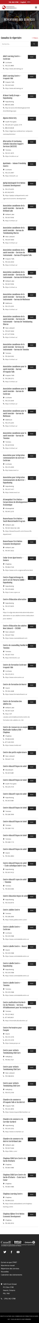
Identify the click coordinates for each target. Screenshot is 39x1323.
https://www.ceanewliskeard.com (16, 638)
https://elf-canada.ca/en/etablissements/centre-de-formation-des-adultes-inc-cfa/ (16, 717)
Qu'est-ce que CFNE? (9, 1262)
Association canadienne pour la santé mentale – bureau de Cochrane (14, 391)
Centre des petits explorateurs (15, 752)
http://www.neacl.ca (11, 470)
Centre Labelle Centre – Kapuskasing (12, 964)
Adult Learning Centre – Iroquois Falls (12, 77)
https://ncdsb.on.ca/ (11, 156)
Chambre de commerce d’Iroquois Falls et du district (14, 1100)
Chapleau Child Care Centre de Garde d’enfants (14, 1159)
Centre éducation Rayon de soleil (15, 896)
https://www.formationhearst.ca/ (16, 694)
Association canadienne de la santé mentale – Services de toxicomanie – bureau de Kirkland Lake (17, 274)
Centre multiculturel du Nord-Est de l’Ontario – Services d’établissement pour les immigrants (17, 1005)
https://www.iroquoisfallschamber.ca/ (17, 1112)
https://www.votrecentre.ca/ (14, 677)
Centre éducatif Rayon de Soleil (15, 780)
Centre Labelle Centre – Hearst (15, 946)
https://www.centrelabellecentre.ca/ (17, 939)
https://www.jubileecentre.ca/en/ (16, 920)
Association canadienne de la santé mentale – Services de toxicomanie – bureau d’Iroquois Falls (17, 252)
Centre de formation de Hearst (15, 684)
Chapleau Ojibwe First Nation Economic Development (13, 1215)
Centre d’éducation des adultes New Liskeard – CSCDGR (15, 627)
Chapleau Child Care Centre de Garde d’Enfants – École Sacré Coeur (14, 1177)
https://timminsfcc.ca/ (12, 658)
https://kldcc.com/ (11, 1151)
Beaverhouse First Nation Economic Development (12, 542)
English (23, 2)
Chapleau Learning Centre (12, 1194)
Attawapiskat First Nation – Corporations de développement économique (15, 502)
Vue (32, 57)
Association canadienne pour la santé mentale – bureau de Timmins (14, 435)
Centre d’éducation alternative (14, 599)
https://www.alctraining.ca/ (14, 69)
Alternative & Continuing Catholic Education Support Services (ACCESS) (13, 144)
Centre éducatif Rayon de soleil (15, 766)
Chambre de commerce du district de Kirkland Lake (13, 1140)
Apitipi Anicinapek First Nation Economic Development (14, 184)
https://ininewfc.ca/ (11, 176)
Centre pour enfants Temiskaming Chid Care (11, 1051)
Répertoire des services (10, 1268)
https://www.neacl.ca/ (12, 492)
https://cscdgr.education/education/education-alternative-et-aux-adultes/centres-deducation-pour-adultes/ (18, 615)
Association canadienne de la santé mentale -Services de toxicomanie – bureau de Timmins (16, 347)
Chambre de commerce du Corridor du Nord (13, 1120)
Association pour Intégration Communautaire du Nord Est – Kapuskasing (14, 480)
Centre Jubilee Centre (11, 910)
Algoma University (10, 118)
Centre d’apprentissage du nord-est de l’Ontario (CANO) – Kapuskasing (14, 580)
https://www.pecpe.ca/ (12, 1043)
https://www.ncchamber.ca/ (14, 1132)
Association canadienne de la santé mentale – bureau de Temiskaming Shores (13, 230)
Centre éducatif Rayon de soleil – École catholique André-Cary (15, 864)
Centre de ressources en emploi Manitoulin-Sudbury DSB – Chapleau (15, 729)
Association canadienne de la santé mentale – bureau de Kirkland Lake (13, 208)
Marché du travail (8, 1265)
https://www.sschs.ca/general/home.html (19, 570)
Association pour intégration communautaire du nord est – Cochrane (14, 458)
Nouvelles (5, 1272)
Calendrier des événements (11, 1275)
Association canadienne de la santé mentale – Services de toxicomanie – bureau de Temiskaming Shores (17, 320)
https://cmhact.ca (11, 287)
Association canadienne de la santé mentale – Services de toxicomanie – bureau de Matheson (16, 297)
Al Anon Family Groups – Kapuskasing (12, 96)
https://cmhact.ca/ (11, 221)
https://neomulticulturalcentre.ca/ (16, 1021)
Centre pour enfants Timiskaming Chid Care (11, 1084)
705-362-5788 (13, 2)
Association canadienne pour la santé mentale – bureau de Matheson (14, 413)
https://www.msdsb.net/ (13, 745)
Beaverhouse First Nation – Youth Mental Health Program (14, 519)
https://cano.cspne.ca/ (12, 592)
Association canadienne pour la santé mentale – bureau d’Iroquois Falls (14, 369)
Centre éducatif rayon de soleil (14, 794)
